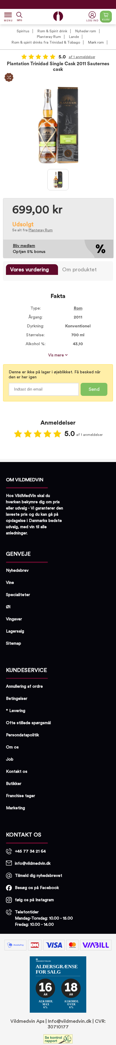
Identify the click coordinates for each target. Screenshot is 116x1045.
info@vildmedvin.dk (33, 863)
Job (9, 759)
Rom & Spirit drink (52, 31)
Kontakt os (16, 772)
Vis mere (56, 355)
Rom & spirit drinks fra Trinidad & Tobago (46, 42)
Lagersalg (15, 631)
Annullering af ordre (24, 686)
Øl (8, 607)
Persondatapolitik (22, 735)
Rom (78, 308)
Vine (10, 583)
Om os (12, 747)
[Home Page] (58, 16)
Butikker (13, 784)
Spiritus (23, 31)
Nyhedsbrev (17, 570)
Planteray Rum (49, 37)
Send (94, 389)
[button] (92, 16)
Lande (74, 37)
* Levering (15, 711)
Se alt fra (32, 230)
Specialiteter (18, 595)
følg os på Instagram (34, 900)
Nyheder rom (85, 31)
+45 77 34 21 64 (30, 851)
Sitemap (13, 643)
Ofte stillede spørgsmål (28, 723)
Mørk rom (96, 42)
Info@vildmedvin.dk (69, 1021)
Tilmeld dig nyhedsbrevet (38, 876)
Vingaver (14, 619)
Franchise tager (20, 796)
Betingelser (16, 699)
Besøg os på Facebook (37, 888)
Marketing (15, 808)
